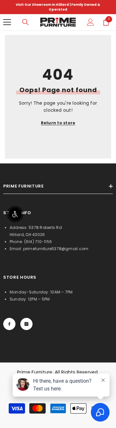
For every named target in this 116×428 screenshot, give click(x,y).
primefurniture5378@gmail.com (56, 248)
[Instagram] (26, 324)
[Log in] (90, 22)
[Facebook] (9, 324)
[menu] (7, 22)
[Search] (25, 22)
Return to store (58, 123)
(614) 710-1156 (38, 241)
